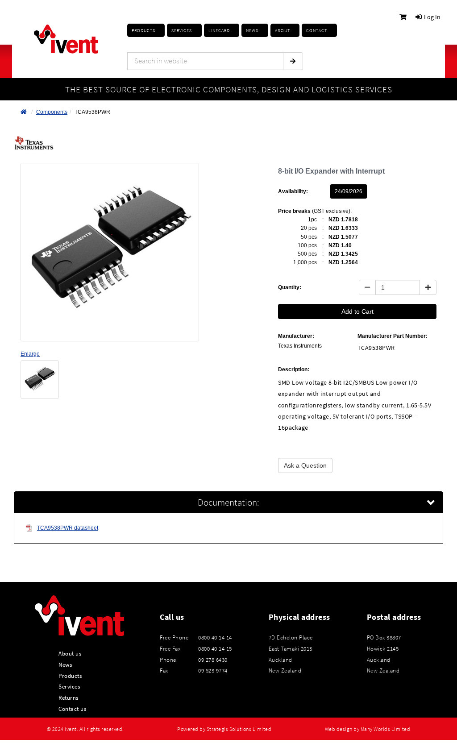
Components (51, 112)
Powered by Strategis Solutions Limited (224, 729)
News (65, 664)
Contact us (72, 709)
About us (69, 653)
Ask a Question (305, 465)
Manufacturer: (296, 336)
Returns (68, 697)
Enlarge (30, 354)
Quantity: (289, 287)
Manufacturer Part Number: (392, 336)
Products (143, 30)
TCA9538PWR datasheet (67, 528)
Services (69, 686)
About (282, 30)
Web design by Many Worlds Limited (368, 729)
